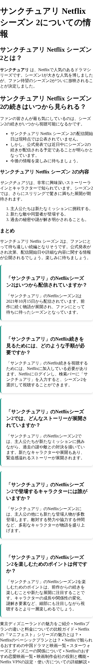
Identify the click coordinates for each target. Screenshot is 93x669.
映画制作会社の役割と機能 (61, 656)
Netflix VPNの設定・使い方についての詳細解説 (43, 662)
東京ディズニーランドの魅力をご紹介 (35, 623)
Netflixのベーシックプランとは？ (30, 640)
